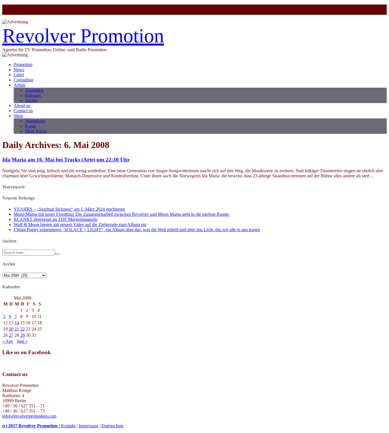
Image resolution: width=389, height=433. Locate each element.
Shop (18, 115)
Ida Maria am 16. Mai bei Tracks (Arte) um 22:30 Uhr (66, 160)
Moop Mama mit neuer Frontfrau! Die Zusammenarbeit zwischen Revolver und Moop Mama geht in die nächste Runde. (122, 214)
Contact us (23, 110)
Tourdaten (34, 90)
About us (22, 105)
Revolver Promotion (83, 36)
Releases (33, 95)
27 (11, 335)
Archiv (31, 100)
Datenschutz (112, 425)
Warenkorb (35, 120)
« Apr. (7, 341)
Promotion (23, 64)
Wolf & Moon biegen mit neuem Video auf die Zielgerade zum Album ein (80, 224)
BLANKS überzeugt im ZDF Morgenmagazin (55, 219)
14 (17, 322)
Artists (19, 85)
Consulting (23, 79)
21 (17, 329)
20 (11, 329)
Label (19, 74)
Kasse (30, 126)
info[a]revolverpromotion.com (29, 416)
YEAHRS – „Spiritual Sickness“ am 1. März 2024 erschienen (69, 209)
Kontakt (68, 425)
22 (22, 329)
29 (22, 335)
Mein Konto (36, 131)
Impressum (88, 425)
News (19, 69)
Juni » (22, 341)
